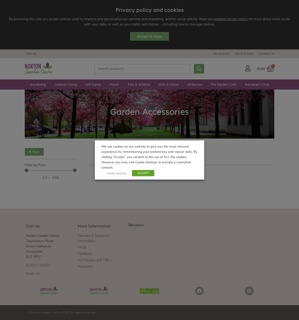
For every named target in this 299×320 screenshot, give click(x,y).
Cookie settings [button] (117, 173)
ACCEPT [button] (143, 173)
